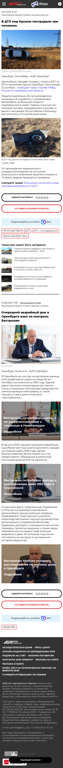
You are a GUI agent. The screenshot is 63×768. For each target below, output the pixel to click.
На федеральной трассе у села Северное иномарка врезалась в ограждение (33, 278)
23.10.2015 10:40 (9, 12)
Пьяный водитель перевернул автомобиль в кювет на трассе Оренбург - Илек (34, 250)
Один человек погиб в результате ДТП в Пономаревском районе (32, 259)
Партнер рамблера (28, 754)
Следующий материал (30, 760)
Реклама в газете (13, 664)
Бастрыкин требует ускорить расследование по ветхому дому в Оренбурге (30, 564)
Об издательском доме (17, 647)
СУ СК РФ (6, 366)
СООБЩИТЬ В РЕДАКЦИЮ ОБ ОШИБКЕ (24, 674)
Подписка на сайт (14, 655)
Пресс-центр (42, 647)
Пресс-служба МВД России (16, 71)
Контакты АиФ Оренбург (17, 659)
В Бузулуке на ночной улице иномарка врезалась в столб (30, 184)
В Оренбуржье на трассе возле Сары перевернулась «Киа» (31, 287)
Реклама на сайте (46, 659)
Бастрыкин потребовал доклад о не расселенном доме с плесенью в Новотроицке (30, 421)
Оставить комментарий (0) (32, 208)
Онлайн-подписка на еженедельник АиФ (28, 651)
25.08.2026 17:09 (9, 303)
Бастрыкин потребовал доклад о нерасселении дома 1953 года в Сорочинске (30, 484)
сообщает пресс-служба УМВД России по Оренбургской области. (28, 89)
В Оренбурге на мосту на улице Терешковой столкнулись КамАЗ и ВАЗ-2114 (34, 268)
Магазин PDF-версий (41, 655)
